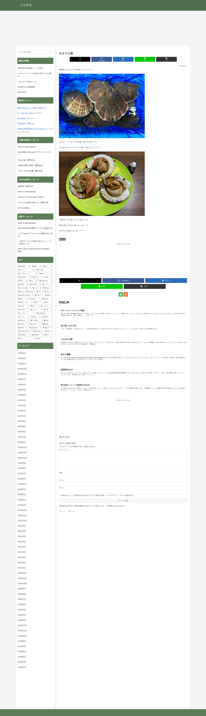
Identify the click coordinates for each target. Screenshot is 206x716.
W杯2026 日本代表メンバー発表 (30, 68)
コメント (63, 449)
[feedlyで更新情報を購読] (121, 294)
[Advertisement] (103, 28)
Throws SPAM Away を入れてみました (32, 129)
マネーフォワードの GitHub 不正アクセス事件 (34, 75)
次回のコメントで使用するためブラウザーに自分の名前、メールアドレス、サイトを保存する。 (98, 495)
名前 (60, 473)
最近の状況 (22, 92)
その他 (63, 239)
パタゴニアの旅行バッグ (27, 82)
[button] (166, 59)
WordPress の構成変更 (26, 87)
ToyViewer (21, 118)
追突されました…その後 (26, 108)
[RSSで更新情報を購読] (126, 294)
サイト (61, 488)
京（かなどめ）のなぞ (25, 113)
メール (61, 480)
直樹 (40, 108)
